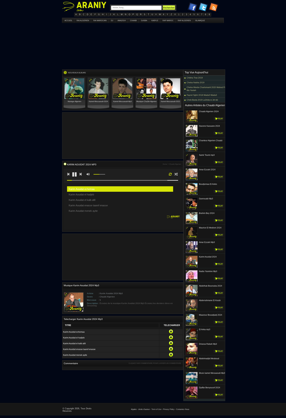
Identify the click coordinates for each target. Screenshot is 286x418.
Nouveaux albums (77, 73)
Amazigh (122, 20)
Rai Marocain (100, 20)
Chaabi (133, 20)
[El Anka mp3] (191, 340)
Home (165, 164)
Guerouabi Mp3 (206, 199)
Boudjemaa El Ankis (208, 184)
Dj (112, 20)
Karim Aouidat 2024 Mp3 (81, 164)
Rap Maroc (168, 20)
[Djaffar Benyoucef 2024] (191, 398)
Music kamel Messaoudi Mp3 (212, 373)
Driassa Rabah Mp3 (208, 344)
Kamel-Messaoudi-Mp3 (122, 101)
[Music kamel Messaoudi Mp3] (191, 383)
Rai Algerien (83, 20)
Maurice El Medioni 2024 (210, 228)
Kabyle (154, 20)
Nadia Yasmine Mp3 (208, 271)
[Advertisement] (143, 46)
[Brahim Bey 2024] (191, 224)
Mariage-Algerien (74, 101)
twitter (203, 7)
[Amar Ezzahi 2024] (191, 180)
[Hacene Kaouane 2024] (191, 136)
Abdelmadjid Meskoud (209, 358)
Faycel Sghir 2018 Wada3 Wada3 (202, 95)
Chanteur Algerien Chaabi (210, 140)
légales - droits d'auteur (140, 409)
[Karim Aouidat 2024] (191, 267)
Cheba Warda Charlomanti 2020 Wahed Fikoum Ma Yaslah (208, 88)
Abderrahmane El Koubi (210, 300)
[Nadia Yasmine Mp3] (191, 282)
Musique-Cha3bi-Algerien (146, 101)
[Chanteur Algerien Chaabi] (191, 151)
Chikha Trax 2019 (195, 78)
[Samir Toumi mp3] (191, 165)
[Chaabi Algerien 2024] (191, 122)
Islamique (200, 20)
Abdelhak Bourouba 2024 (210, 286)
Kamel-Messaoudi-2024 (98, 101)
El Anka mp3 (204, 329)
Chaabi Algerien (175, 164)
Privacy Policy (168, 409)
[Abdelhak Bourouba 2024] (191, 296)
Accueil (68, 20)
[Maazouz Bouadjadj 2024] (191, 325)
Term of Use (156, 409)
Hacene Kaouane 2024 (209, 126)
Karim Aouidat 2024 (208, 257)
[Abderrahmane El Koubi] (191, 311)
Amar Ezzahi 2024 (207, 169)
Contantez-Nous (182, 409)
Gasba (144, 20)
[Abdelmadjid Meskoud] (191, 369)
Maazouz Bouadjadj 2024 (210, 315)
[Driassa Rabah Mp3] (191, 354)
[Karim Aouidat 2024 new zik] (65, 164)
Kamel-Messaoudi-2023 (170, 101)
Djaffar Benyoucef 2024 (209, 387)
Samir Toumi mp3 (207, 155)
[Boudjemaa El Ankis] (191, 195)
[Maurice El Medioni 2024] (191, 238)
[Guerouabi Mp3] (191, 209)
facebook (193, 7)
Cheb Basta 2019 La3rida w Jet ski (202, 100)
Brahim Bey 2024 (207, 213)
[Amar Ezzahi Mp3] (191, 253)
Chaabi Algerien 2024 (209, 111)
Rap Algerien (184, 20)
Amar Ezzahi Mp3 (207, 242)
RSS (214, 7)
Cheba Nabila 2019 (195, 82)
